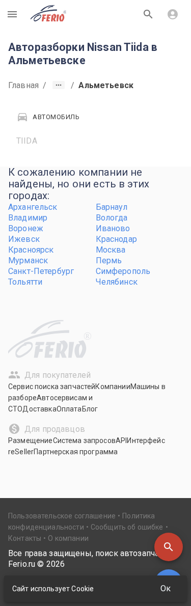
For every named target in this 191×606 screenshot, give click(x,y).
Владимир (27, 218)
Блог (90, 409)
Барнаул (112, 207)
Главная (23, 85)
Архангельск (33, 207)
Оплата (69, 409)
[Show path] (58, 85)
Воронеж (25, 228)
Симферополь (123, 271)
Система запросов (84, 440)
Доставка (39, 409)
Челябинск (117, 282)
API (121, 440)
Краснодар (116, 239)
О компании (68, 538)
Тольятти (25, 282)
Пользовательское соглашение (62, 516)
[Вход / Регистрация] (172, 14)
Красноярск (31, 250)
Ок (165, 588)
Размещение (30, 440)
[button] (168, 547)
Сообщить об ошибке (127, 527)
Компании (112, 386)
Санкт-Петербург (41, 271)
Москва (111, 250)
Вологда (112, 218)
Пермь (109, 260)
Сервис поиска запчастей (51, 386)
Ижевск (24, 239)
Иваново (113, 228)
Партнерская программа (76, 452)
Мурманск (28, 260)
